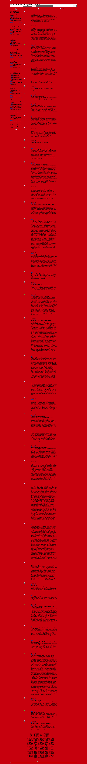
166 (53, 741)
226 (53, 744)
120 (50, 738)
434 (49, 755)
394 (31, 754)
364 (31, 752)
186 (34, 742)
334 (31, 750)
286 (53, 747)
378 (29, 753)
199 (31, 743)
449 (49, 756)
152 (27, 741)
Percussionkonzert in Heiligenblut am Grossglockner (15, 43)
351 (34, 751)
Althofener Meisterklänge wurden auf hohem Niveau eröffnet (15, 99)
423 (29, 755)
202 (36, 743)
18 (31, 733)
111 (34, 738)
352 (36, 751)
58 (45, 735)
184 (31, 742)
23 (38, 733)
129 (40, 739)
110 (33, 738)
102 (44, 737)
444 (40, 756)
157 (36, 741)
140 (32, 740)
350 (32, 751)
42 (44, 734)
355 (42, 751)
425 (32, 755)
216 (34, 744)
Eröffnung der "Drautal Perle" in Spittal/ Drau (39, 357)
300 (51, 748)
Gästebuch (28, 4)
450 (51, 756)
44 (47, 734)
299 (49, 748)
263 (38, 746)
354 (40, 751)
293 (38, 748)
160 (42, 741)
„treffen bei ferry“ (34, 585)
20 (34, 733)
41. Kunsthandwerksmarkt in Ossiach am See (15, 65)
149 (49, 740)
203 (38, 743)
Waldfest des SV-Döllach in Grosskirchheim (15, 34)
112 (36, 738)
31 (50, 733)
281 (43, 747)
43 (45, 734)
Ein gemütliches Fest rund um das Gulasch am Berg (16, 62)
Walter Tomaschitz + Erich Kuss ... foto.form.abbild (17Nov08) (42, 88)
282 (45, 747)
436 (53, 755)
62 (30, 736)
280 (42, 747)
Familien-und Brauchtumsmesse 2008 (38, 46)
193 (47, 742)
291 (34, 748)
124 (31, 739)
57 (44, 735)
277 (36, 747)
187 (36, 742)
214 (31, 744)
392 (27, 754)
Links (31, 4)
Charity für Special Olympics (36, 485)
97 (35, 737)
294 (40, 748)
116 (43, 738)
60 (48, 735)
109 (31, 738)
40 (41, 734)
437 (27, 756)
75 (48, 736)
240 (51, 745)
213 (29, 744)
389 (49, 753)
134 (49, 739)
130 (42, 739)
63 (31, 736)
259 (31, 746)
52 (37, 735)
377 (27, 753)
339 (40, 750)
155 (32, 741)
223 (47, 744)
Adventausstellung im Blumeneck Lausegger (39, 273)
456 (42, 757)
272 (27, 747)
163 (47, 741)
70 (41, 736)
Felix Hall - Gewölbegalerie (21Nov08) (38, 96)
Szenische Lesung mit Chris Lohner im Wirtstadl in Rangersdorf (15, 118)
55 (41, 735)
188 (38, 742)
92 (28, 737)
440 (32, 756)
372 (45, 752)
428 (38, 755)
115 (41, 738)
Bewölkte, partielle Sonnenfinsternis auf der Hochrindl (14, 85)
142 (36, 740)
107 (27, 738)
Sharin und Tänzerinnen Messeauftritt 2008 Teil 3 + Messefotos (42, 204)
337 (36, 750)
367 (36, 752)
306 (34, 749)
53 (38, 735)
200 (32, 743)
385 (42, 753)
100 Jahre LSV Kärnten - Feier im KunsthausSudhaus (40, 296)
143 (38, 740)
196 (53, 742)
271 (53, 746)
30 (48, 733)
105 (49, 737)
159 (40, 741)
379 (31, 753)
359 (49, 751)
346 (53, 750)
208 (47, 743)
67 (37, 736)
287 (27, 748)
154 (31, 741)
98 (37, 737)
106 (51, 737)
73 (45, 736)
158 (38, 741)
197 (27, 743)
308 (38, 749)
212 (27, 744)
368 (38, 752)
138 (29, 740)
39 (40, 734)
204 (40, 743)
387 (45, 753)
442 (36, 756)
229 (31, 745)
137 (27, 740)
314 (49, 749)
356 (43, 751)
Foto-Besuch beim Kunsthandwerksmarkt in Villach (15, 18)
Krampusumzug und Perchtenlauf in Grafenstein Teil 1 (41, 149)
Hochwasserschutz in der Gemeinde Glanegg (39, 447)
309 (40, 749)
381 (34, 753)
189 (40, 742)
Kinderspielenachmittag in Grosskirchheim (15, 37)
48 (31, 735)
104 (47, 737)
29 (47, 733)
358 (47, 751)
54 (40, 735)
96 (34, 737)
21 (35, 733)
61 (50, 735)
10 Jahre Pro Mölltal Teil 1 (15, 77)
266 (43, 746)
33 (31, 734)
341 (43, 750)
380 (32, 753)
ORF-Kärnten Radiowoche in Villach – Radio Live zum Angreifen (42, 655)
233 (38, 745)
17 (30, 733)
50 (34, 735)
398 (38, 754)
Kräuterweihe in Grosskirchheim (16, 82)
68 (38, 736)
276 (34, 747)
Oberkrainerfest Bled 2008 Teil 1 (36, 284)
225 (51, 744)
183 (29, 742)
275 (32, 747)
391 (53, 753)
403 (47, 754)
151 (53, 740)
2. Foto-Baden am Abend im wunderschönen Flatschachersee (16, 23)
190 (42, 742)
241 (53, 745)
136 (53, 739)
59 (47, 735)
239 (49, 745)
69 (40, 736)
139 (31, 740)
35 (34, 734)
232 (36, 745)
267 (45, 746)
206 (43, 743)
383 (38, 753)
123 (29, 739)
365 (32, 752)
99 (38, 737)
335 (32, 750)
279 (40, 747)
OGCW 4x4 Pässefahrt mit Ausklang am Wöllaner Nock (41, 723)
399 (40, 754)
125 (32, 739)
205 (42, 743)
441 (34, 756)
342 (45, 750)
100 (40, 737)
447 (45, 756)
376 (53, 752)
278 (38, 747)
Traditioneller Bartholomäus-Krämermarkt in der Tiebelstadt (15, 29)
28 (45, 733)
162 (45, 741)
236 (43, 745)
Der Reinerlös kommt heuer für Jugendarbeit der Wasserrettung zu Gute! (16, 59)
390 (51, 753)
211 (53, 743)
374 (49, 752)
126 (34, 739)
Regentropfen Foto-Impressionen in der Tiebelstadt (15, 49)
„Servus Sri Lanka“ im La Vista (36, 596)
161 (43, 741)
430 (42, 755)
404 (49, 754)
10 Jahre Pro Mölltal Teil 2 (15, 75)
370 (42, 752)
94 (31, 737)
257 (27, 746)
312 (45, 749)
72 (44, 736)
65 (34, 736)
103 (45, 737)
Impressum (38, 4)
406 (53, 754)
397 (36, 754)
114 (40, 738)
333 (29, 750)
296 (43, 748)
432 (45, 755)
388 (47, 753)
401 (43, 754)
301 (53, 748)
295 (42, 748)
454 (38, 757)
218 (38, 744)
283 (47, 747)
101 (42, 737)
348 (29, 751)
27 (44, 733)
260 (32, 746)
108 (29, 738)
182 (27, 742)
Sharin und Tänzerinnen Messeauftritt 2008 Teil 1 (40, 383)
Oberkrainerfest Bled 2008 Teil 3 (36, 117)
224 (49, 744)
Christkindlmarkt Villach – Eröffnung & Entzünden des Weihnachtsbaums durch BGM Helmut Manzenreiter (41, 320)
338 (38, 750)
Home (11, 4)
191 (43, 742)
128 (38, 739)
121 (52, 738)
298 (47, 748)
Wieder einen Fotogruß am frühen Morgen (15, 88)
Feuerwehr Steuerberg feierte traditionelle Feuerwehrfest (15, 112)
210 (51, 743)
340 (42, 750)
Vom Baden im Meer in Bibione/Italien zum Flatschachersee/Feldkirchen (15, 52)
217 (36, 744)
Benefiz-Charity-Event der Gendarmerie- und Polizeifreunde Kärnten (43, 254)
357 (45, 751)
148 (47, 740)
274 (31, 747)
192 (45, 742)
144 (40, 740)
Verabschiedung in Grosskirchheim (13, 70)
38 (38, 734)
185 (32, 742)
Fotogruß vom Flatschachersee (16, 96)
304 (31, 749)
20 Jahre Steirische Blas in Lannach (37, 712)
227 (27, 745)
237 (45, 745)
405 (51, 754)
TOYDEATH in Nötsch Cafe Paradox (37, 564)
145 (42, 740)
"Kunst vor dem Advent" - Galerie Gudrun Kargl (39, 164)
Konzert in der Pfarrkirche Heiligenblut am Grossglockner (15, 107)
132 (45, 739)
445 (42, 756)
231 (34, 745)
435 (51, 755)
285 (51, 747)
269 (49, 746)
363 (29, 752)
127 (36, 739)
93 (30, 737)
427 (36, 755)
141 (34, 740)
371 (43, 752)
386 (43, 753)
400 (42, 754)
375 (51, 752)
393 (29, 754)
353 (38, 751)
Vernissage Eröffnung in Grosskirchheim (14, 115)
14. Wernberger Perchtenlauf (36, 700)
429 (40, 755)
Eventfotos (15, 4)
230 (32, 745)
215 (32, 744)
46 (50, 734)
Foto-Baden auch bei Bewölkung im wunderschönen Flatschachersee (15, 46)
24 (40, 733)
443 (38, 756)
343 (47, 750)
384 (40, 753)
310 (42, 749)
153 (29, 741)
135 (51, 739)
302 (27, 749)
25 (41, 733)
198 (29, 743)
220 (42, 744)
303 (29, 749)
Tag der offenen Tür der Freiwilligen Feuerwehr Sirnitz (15, 26)
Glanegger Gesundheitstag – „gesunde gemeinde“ (40, 432)
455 (40, 757)
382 (36, 753)
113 (38, 738)
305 (32, 749)
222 (45, 744)
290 (32, 748)
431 (43, 755)
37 (37, 734)
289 (31, 748)
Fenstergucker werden (21, 4)
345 (51, 750)
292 (36, 748)
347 (27, 751)
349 (31, 751)
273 (29, 747)
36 (35, 734)
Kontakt (34, 4)
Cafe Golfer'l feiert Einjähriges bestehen (38, 416)
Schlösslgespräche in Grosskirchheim (14, 40)
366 (34, 752)
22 (37, 733)
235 (42, 745)
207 (45, 743)
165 (51, 741)
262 (36, 746)
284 (49, 747)
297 (45, 748)
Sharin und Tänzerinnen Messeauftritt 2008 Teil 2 (40, 400)
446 (43, 756)
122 (27, 739)
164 (49, 741)
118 (47, 738)
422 (27, 755)
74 (47, 736)
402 (45, 754)
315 (51, 749)
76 (50, 736)
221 (43, 744)
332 (27, 750)
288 (29, 748)
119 (49, 738)
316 (53, 749)
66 (35, 736)
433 (47, 755)
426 (34, 755)
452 (34, 757)
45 (48, 734)
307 (36, 749)
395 (32, 754)
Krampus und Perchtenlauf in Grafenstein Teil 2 (39, 142)
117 (45, 738)
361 (53, 751)
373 (47, 752)
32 (30, 734)
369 (40, 752)
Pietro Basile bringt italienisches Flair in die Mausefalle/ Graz (16, 73)
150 (51, 740)
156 (34, 741)
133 (47, 739)
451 (53, 756)
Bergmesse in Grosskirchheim (16, 104)
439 (31, 756)
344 (49, 750)
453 (36, 757)
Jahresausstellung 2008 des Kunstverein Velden (39, 525)
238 (47, 745)
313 (47, 749)
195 (51, 742)
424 (31, 755)
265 (42, 746)
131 (43, 739)
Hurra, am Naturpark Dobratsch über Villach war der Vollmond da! (16, 124)
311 (43, 749)
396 (34, 754)
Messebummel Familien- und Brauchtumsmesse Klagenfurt (41, 220)
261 (34, 746)
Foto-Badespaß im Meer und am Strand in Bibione (16, 56)
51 (35, 735)
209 (49, 743)
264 (40, 746)
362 (27, 752)
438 (29, 756)
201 (34, 743)
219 (40, 744)
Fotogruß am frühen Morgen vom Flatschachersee (15, 109)
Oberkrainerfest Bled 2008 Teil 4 (36, 105)
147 (45, 740)
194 (49, 742)
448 (47, 756)
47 (30, 735)
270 (51, 746)
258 (29, 746)
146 (43, 740)
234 (40, 745)
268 (47, 746)
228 (29, 745)
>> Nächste (45, 757)
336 (34, 750)
